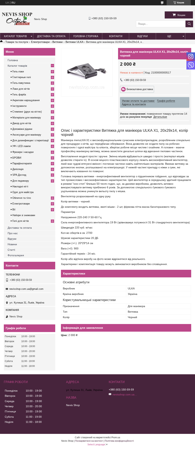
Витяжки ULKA (74, 41)
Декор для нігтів (21, 123)
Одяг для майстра (23, 192)
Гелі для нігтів (20, 221)
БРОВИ (16, 157)
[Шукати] (189, 24)
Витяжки (57, 41)
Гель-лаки (18, 71)
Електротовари (40, 41)
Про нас (13, 233)
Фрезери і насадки (23, 152)
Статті (11, 249)
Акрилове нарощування (26, 100)
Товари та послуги (16, 41)
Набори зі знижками (23, 215)
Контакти (115, 36)
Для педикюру (20, 180)
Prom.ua (115, 437)
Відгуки (142, 36)
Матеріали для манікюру (26, 117)
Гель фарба (19, 94)
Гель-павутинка (21, 82)
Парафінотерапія (22, 163)
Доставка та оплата (51, 36)
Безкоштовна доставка (140, 89)
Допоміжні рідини (22, 129)
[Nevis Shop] (17, 24)
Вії (13, 209)
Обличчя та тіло (21, 197)
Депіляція (17, 169)
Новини (12, 244)
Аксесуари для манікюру (26, 134)
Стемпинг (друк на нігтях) (27, 111)
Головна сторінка (85, 36)
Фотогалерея (16, 255)
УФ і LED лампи (21, 146)
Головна (13, 60)
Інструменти (19, 106)
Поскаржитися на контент (89, 441)
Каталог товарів (15, 36)
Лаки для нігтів (21, 88)
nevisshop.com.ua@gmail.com (26, 288)
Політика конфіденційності (119, 441)
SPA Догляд (19, 174)
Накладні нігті (20, 186)
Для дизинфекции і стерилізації (30, 140)
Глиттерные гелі (21, 77)
